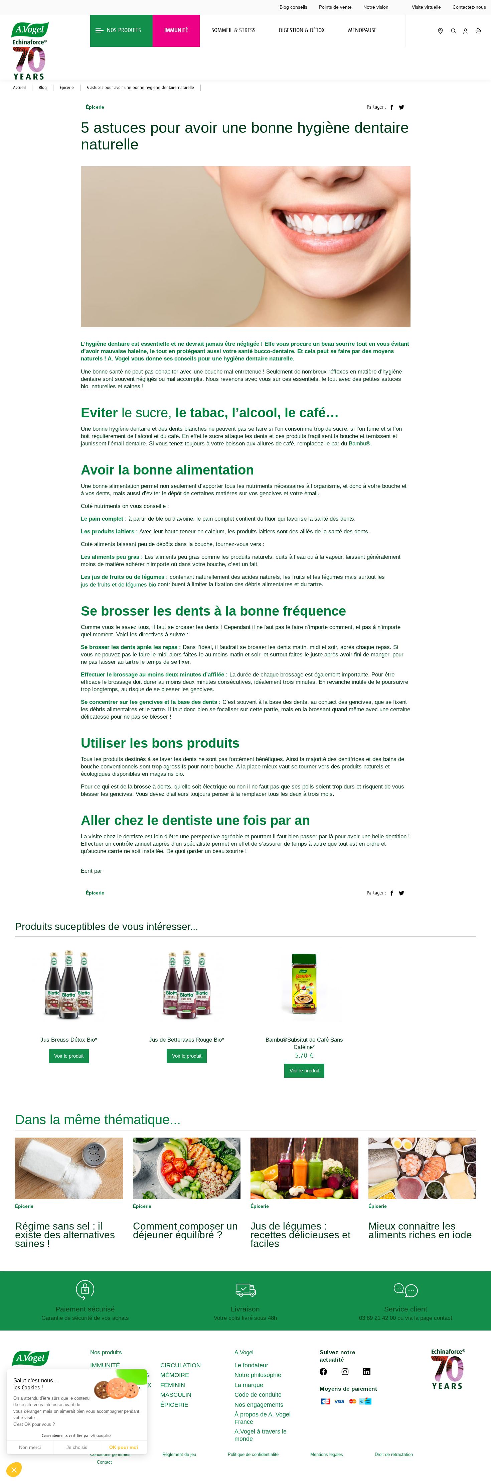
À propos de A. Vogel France (262, 1418)
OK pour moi (123, 1447)
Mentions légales (326, 1454)
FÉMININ (172, 1385)
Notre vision (375, 7)
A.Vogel (244, 1352)
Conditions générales (110, 1454)
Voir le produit (69, 1056)
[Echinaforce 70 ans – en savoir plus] (28, 59)
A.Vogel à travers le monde (260, 1435)
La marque (248, 1385)
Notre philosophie (257, 1375)
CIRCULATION (180, 1365)
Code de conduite (258, 1394)
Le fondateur (251, 1365)
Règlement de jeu (179, 1454)
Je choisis (76, 1447)
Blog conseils (293, 7)
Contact (104, 1462)
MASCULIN (175, 1394)
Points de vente (335, 7)
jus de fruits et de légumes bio (118, 584)
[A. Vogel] (29, 29)
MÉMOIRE (174, 1375)
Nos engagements (258, 1404)
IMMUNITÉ (105, 1365)
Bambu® (359, 443)
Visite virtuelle (426, 7)
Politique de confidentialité (253, 1454)
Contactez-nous (469, 7)
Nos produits (106, 1352)
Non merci (30, 1447)
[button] (14, 1470)
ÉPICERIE (174, 1404)
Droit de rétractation (394, 1454)
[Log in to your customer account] (465, 30)
